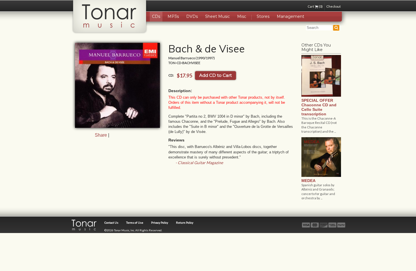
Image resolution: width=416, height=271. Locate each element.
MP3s (173, 16)
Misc (241, 16)
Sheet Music (217, 16)
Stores (263, 16)
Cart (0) (315, 6)
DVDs (192, 16)
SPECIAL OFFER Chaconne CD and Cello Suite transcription (318, 107)
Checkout (333, 6)
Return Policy (184, 222)
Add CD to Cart (215, 75)
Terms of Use (134, 222)
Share (101, 135)
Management (290, 16)
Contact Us (111, 222)
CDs (156, 16)
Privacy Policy (159, 222)
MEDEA (308, 180)
